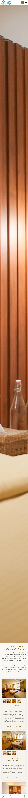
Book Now (18, 726)
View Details (9, 726)
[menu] (26, 2)
